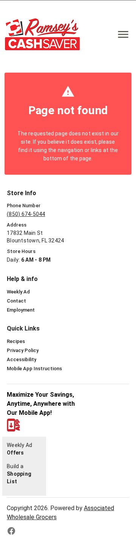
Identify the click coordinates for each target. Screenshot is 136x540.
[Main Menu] (123, 34)
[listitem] (18, 291)
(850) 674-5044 (26, 214)
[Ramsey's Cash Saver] (45, 34)
